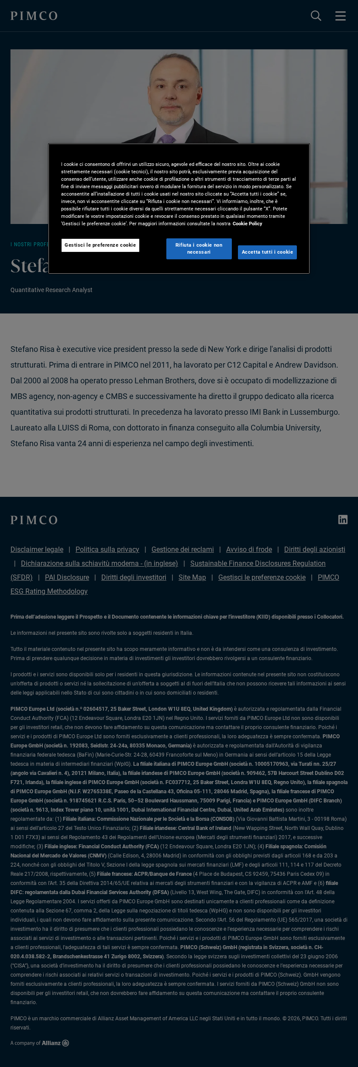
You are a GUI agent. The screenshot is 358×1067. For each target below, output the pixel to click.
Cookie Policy (247, 223)
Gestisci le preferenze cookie (100, 245)
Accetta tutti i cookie (267, 252)
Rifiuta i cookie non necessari (199, 248)
